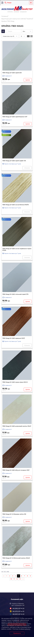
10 (11, 579)
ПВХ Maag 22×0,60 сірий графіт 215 (14, 160)
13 (20, 579)
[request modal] (2, 3)
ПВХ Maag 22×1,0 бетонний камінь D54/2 (16, 558)
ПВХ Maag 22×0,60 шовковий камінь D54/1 (16, 426)
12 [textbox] (21, 36)
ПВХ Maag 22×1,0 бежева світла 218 (14, 514)
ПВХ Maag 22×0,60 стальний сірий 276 (15, 294)
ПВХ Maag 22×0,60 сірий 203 (12, 73)
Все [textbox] (24, 31)
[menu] (31, 2)
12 (17, 579)
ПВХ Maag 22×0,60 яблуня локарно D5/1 (15, 470)
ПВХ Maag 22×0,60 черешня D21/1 (13, 338)
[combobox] (27, 31)
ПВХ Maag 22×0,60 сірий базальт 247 (14, 116)
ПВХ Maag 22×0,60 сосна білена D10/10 (15, 204)
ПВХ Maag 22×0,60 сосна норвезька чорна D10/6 (16, 249)
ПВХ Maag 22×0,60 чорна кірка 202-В (14, 382)
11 (14, 579)
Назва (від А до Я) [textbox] (8, 36)
